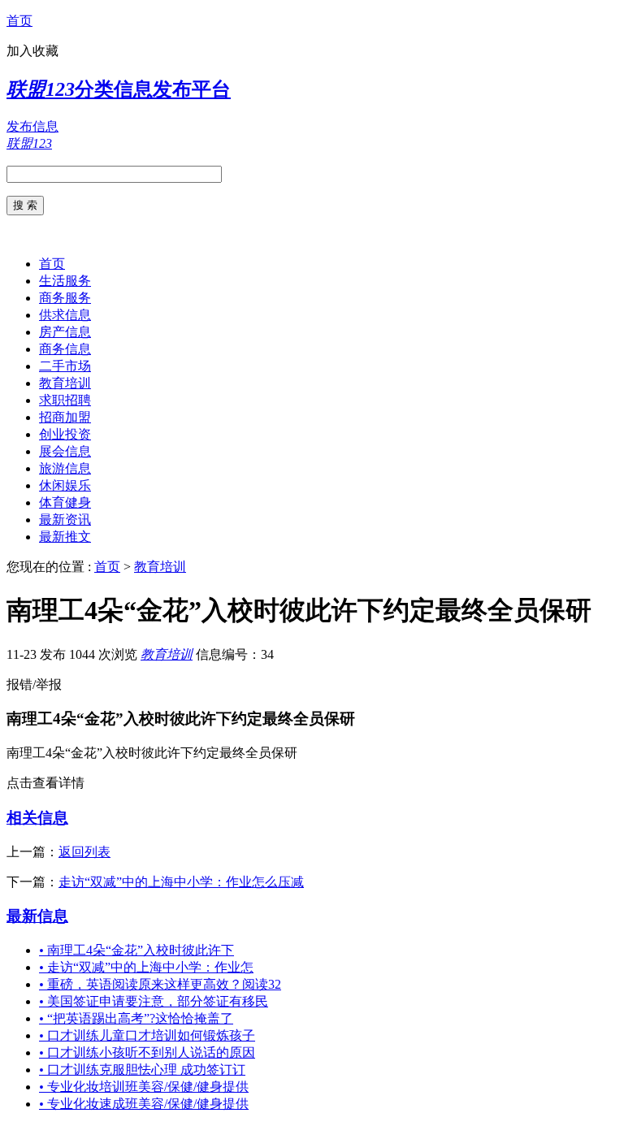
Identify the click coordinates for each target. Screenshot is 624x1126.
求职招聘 (65, 400)
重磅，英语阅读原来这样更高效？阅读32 (160, 984)
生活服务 (65, 281)
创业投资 (65, 434)
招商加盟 (65, 417)
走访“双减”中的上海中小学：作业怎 (146, 967)
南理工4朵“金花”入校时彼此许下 (136, 950)
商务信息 (65, 349)
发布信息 (32, 126)
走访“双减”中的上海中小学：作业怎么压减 (181, 882)
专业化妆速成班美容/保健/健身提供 (144, 1104)
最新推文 (65, 537)
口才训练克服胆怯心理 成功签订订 (142, 1069)
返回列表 (84, 852)
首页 (19, 21)
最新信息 (37, 916)
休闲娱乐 (65, 485)
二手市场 (65, 366)
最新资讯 (65, 519)
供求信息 (65, 315)
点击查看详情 (45, 783)
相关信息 (37, 817)
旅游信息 (65, 468)
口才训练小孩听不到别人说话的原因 (147, 1052)
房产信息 (65, 332)
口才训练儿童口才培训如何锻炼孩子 (147, 1035)
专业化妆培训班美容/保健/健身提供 (144, 1087)
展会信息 (65, 451)
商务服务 (65, 298)
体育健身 (65, 502)
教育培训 (65, 383)
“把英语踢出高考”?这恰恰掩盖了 (136, 1018)
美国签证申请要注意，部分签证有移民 (153, 1001)
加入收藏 (32, 51)
